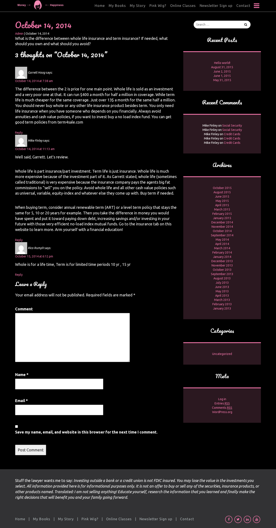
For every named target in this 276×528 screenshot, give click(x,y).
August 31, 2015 (222, 67)
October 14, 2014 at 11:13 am (35, 149)
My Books (117, 6)
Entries (222, 403)
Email (21, 400)
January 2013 (222, 308)
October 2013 (222, 269)
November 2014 (222, 226)
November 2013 (222, 265)
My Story (138, 6)
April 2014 (222, 244)
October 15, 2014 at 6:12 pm (34, 256)
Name (21, 374)
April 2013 (222, 295)
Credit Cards (232, 134)
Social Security (232, 125)
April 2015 (222, 205)
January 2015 (222, 218)
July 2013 (222, 282)
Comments (222, 407)
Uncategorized (222, 354)
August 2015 (222, 192)
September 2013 (222, 274)
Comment (24, 309)
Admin (19, 33)
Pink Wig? (157, 6)
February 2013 (222, 304)
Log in (222, 399)
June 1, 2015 (222, 75)
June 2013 (222, 287)
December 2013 (222, 261)
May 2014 (222, 239)
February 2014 (222, 252)
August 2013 (222, 278)
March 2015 (222, 209)
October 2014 (222, 231)
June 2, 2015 (222, 71)
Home (100, 6)
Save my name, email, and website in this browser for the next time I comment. (86, 432)
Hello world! (222, 63)
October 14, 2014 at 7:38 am (34, 81)
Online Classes (183, 6)
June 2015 (222, 196)
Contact (243, 6)
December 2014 (222, 222)
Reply (19, 132)
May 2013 (222, 291)
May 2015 (222, 201)
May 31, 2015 (222, 80)
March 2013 (222, 300)
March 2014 (222, 248)
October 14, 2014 (43, 25)
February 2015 (222, 213)
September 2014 (222, 235)
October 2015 (222, 188)
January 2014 (222, 257)
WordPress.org (222, 412)
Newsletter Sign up (216, 6)
